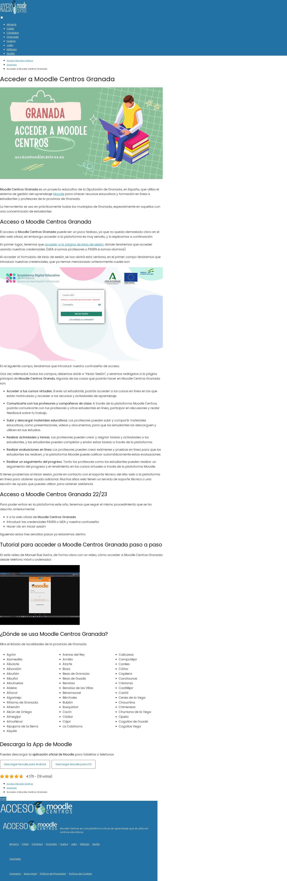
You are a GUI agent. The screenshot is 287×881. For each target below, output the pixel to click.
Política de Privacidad (53, 873)
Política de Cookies (80, 873)
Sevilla (11, 53)
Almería (11, 24)
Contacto (15, 873)
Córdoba (13, 33)
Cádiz (10, 29)
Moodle (58, 194)
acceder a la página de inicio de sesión (74, 244)
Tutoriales (15, 859)
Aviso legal (30, 873)
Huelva (11, 41)
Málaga (12, 49)
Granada (13, 37)
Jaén (10, 45)
